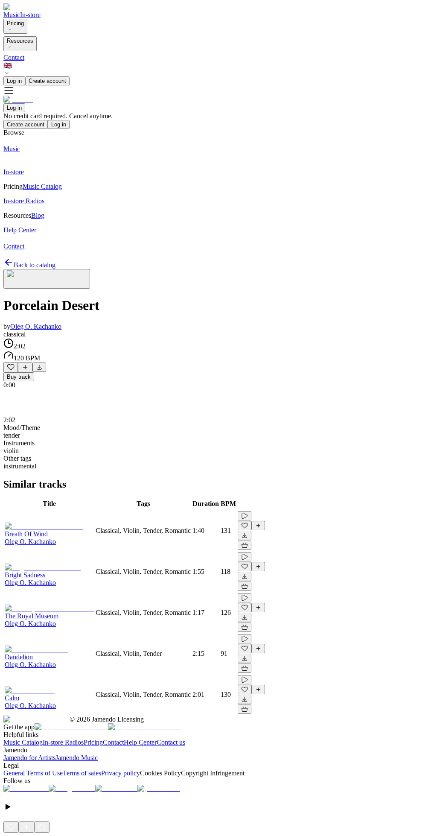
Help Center (140, 742)
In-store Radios (63, 742)
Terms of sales (82, 773)
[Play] (46, 279)
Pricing (15, 23)
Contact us (171, 742)
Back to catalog (34, 265)
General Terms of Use (33, 773)
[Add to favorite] (10, 367)
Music (11, 14)
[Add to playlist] (25, 367)
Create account (47, 81)
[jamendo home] (18, 7)
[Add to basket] (244, 545)
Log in (14, 81)
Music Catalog (23, 742)
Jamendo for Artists (29, 757)
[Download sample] (39, 367)
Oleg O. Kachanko (35, 326)
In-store (30, 14)
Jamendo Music (76, 757)
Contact (13, 57)
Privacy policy (120, 773)
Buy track (19, 377)
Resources (20, 41)
